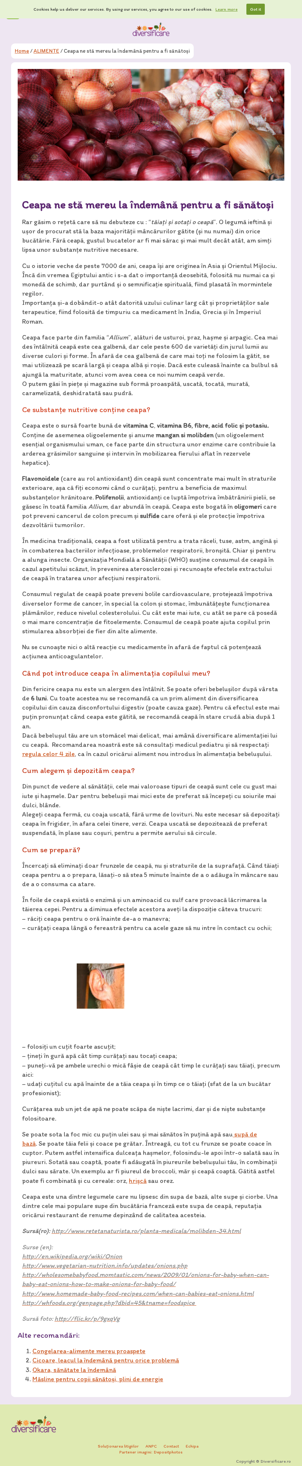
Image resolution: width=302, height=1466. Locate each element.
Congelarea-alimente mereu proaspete (88, 1351)
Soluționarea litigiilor (118, 1446)
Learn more (226, 9)
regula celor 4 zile (48, 754)
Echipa (192, 1446)
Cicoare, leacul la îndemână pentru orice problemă (105, 1360)
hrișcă (138, 1181)
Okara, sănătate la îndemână (74, 1370)
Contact (171, 1446)
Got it (255, 9)
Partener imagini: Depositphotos (151, 1452)
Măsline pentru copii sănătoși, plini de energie (97, 1379)
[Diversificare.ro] (151, 29)
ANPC (151, 1446)
